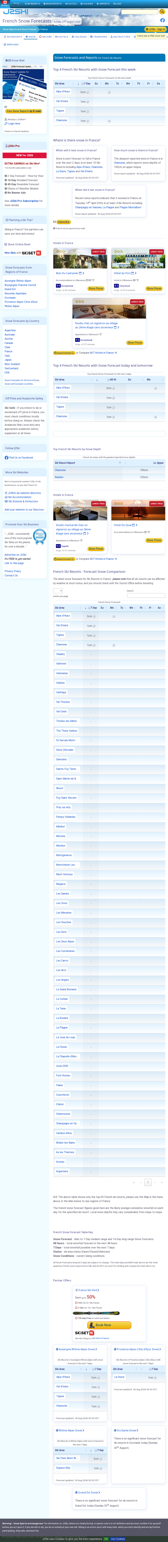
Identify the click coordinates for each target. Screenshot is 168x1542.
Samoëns (61, 759)
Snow (19, 29)
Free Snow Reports (24, 111)
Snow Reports (54, 3)
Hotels (63, 36)
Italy (7, 355)
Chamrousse (63, 1113)
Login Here (13, 123)
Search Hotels (63, 353)
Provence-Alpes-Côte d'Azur (21, 301)
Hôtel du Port (122, 273)
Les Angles (62, 979)
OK (106, 1539)
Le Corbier (62, 999)
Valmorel (61, 663)
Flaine (59, 1085)
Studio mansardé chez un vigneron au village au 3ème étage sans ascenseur (73, 529)
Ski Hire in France (100, 1338)
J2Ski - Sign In (156, 29)
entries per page (60, 596)
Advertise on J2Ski (15, 554)
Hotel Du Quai (123, 525)
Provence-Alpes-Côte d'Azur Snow (137, 1349)
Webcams (12, 44)
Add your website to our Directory (24, 509)
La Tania (61, 1008)
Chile (7, 347)
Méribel (60, 826)
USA (7, 372)
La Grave (61, 171)
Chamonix (61, 120)
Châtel (60, 1104)
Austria (9, 338)
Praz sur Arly (63, 807)
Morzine (60, 836)
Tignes (60, 110)
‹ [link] (140, 1182)
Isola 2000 (62, 1066)
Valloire (60, 682)
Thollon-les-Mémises (68, 721)
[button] (73, 83)
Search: (130, 590)
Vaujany (60, 654)
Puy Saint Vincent (66, 797)
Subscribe (63, 221)
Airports (104, 3)
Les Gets (61, 931)
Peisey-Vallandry (65, 816)
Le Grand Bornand (66, 989)
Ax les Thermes (65, 1152)
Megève (61, 884)
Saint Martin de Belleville (68, 778)
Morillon (60, 845)
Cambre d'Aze (64, 1133)
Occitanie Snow (126, 1430)
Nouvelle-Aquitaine (15, 293)
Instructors (121, 36)
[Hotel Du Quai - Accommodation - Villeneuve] (138, 510)
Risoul (59, 788)
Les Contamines (65, 951)
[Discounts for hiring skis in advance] (31, 253)
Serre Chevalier (65, 749)
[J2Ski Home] (16, 13)
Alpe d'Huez (63, 91)
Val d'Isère (62, 101)
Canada (9, 343)
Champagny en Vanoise (88, 207)
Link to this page (14, 563)
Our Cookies (118, 1539)
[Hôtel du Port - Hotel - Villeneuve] (138, 258)
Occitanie (10, 297)
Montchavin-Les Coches (68, 864)
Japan (8, 359)
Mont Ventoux (64, 874)
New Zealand (12, 364)
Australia (10, 334)
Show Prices (96, 288)
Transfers (100, 36)
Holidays (80, 36)
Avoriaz (60, 1161)
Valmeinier (62, 673)
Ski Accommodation (19, 497)
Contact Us (11, 575)
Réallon (59, 477)
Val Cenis (61, 711)
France (8, 351)
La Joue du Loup (65, 1037)
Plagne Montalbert (130, 207)
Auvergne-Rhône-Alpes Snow (76, 1349)
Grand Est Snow (87, 1492)
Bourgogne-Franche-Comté (20, 285)
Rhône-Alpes (12, 306)
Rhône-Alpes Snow (70, 1430)
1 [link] (148, 1182)
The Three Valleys (66, 730)
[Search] (162, 11)
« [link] (134, 1182)
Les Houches (63, 922)
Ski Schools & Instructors (23, 501)
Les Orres (61, 903)
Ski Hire (47, 36)
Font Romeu (63, 1075)
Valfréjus (61, 692)
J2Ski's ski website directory (24, 493)
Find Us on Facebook (21, 457)
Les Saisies (62, 893)
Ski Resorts (14, 36)
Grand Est (10, 289)
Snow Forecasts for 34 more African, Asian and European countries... (22, 382)
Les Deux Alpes (65, 941)
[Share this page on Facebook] (162, 21)
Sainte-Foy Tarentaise (68, 769)
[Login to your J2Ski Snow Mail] (25, 82)
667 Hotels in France (102, 352)
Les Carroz (62, 960)
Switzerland (11, 368)
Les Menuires (64, 912)
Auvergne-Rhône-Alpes (18, 280)
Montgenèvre (64, 855)
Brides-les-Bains (65, 1142)
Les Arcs (61, 970)
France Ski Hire (87, 1290)
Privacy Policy (13, 571)
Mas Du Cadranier (67, 273)
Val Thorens (63, 701)
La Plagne (108, 207)
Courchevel (62, 1094)
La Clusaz (61, 1046)
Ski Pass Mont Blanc (68, 1458)
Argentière (62, 1171)
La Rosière (62, 1018)
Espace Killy (63, 1467)
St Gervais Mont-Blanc (68, 740)
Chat (119, 3)
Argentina (10, 330)
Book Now (103, 1325)
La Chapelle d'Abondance (68, 1056)
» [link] (162, 1182)
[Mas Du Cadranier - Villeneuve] (80, 258)
